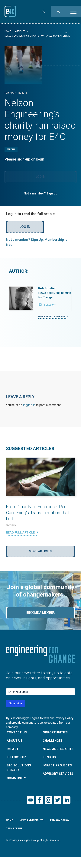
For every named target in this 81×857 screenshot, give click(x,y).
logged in (29, 405)
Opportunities (55, 732)
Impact (13, 749)
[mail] (40, 304)
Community (16, 778)
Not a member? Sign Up (40, 193)
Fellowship (16, 757)
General (11, 149)
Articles (20, 31)
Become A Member (40, 612)
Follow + (50, 305)
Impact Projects (57, 765)
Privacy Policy (59, 820)
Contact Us (17, 732)
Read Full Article (20, 532)
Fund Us (49, 757)
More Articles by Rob (52, 316)
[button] (73, 11)
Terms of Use (14, 828)
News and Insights (58, 749)
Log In (40, 176)
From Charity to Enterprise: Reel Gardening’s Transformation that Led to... (37, 512)
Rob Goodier (47, 288)
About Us (14, 740)
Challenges (53, 740)
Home (8, 31)
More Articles (40, 551)
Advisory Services (58, 773)
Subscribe (15, 703)
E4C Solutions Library (19, 768)
